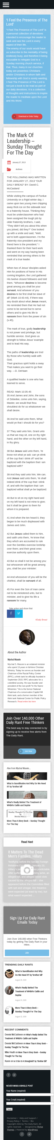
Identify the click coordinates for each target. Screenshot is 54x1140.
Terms (25, 1121)
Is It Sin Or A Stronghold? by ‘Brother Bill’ (30, 1061)
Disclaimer (12, 1118)
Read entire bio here (27, 701)
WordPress (33, 1129)
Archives (19, 169)
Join (27, 952)
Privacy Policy (13, 1121)
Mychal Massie (14, 659)
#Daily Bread (41, 620)
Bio (32, 1121)
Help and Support (28, 1118)
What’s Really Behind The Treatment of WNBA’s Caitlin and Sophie (29, 991)
